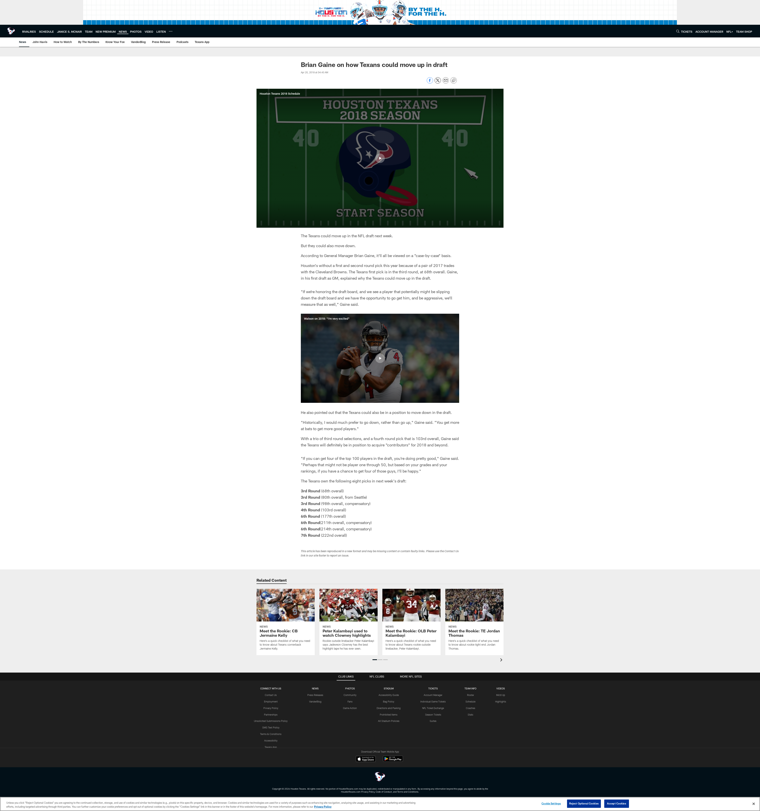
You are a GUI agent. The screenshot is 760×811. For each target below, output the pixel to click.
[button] (380, 158)
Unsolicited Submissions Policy (271, 721)
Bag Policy (388, 701)
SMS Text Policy (270, 727)
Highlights (500, 701)
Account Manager (433, 695)
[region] (380, 804)
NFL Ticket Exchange (433, 708)
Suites (433, 721)
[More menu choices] (170, 31)
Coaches (470, 708)
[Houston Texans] (380, 777)
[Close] (753, 803)
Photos (350, 688)
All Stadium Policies (388, 721)
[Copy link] (453, 80)
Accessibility (270, 740)
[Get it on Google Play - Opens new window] (393, 761)
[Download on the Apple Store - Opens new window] (366, 759)
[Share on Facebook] (430, 82)
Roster (470, 695)
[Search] (677, 31)
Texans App (271, 747)
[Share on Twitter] (438, 82)
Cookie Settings (551, 803)
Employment (271, 701)
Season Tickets (433, 714)
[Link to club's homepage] (11, 31)
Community (350, 695)
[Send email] (446, 82)
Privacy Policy (270, 708)
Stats (470, 714)
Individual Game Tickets (433, 701)
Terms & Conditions (270, 734)
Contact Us (271, 695)
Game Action (350, 708)
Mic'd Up (500, 695)
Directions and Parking (389, 708)
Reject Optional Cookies (584, 803)
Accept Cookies (616, 803)
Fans (350, 701)
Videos (500, 688)
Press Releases (315, 695)
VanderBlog (315, 701)
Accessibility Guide (389, 695)
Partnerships (270, 714)
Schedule (470, 701)
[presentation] (502, 660)
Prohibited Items (388, 714)
